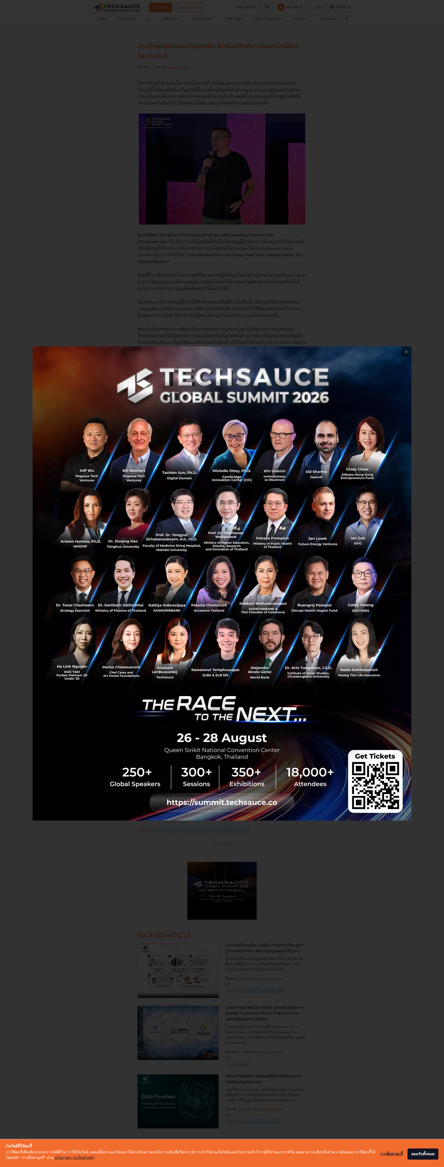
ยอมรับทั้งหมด (423, 1153)
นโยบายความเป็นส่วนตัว (74, 1157)
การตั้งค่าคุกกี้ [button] (391, 1153)
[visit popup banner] (222, 583)
